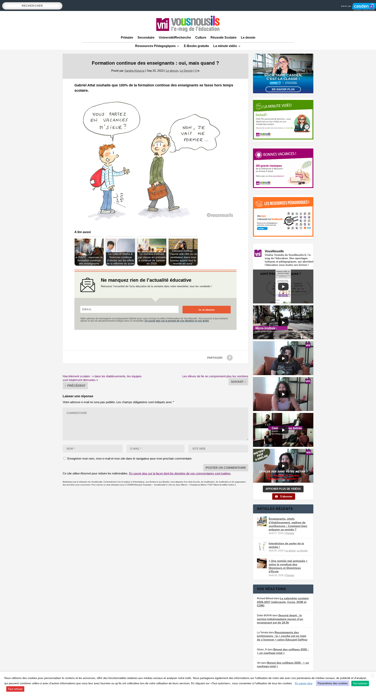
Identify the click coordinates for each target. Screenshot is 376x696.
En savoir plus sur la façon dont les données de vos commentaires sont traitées (179, 473)
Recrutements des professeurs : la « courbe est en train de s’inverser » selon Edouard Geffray (282, 636)
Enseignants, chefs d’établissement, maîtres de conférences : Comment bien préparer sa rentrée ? (288, 524)
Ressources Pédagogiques (155, 46)
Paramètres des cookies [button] (333, 683)
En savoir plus (283, 89)
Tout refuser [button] (15, 689)
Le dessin (248, 37)
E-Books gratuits (196, 46)
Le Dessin (186, 70)
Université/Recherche (175, 37)
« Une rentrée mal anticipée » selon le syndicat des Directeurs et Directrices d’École (288, 566)
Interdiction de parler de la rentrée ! (286, 545)
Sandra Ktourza (134, 70)
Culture (200, 37)
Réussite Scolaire (224, 37)
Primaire (127, 37)
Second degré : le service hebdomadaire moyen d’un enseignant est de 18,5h (280, 619)
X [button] (372, 675)
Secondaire (146, 37)
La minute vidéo (225, 46)
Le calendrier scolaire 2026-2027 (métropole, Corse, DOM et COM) (283, 602)
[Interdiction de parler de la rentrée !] (262, 546)
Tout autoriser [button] (360, 683)
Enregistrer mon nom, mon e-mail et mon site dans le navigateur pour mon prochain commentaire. (129, 458)
